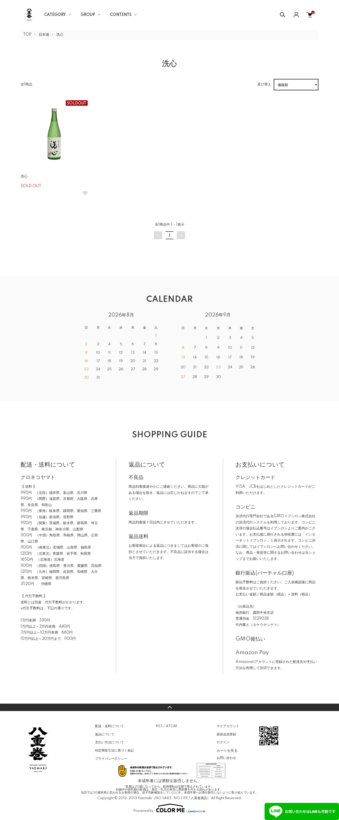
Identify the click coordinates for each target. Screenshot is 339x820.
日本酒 (44, 35)
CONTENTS (121, 15)
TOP (27, 35)
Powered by (143, 811)
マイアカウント (228, 726)
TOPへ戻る (169, 707)
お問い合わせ (226, 758)
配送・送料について (109, 726)
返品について (104, 734)
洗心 (59, 35)
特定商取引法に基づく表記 (114, 750)
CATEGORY (55, 15)
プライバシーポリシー (111, 758)
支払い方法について (109, 742)
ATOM (171, 726)
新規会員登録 (226, 734)
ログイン (223, 742)
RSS (159, 726)
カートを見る (227, 750)
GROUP (88, 15)
